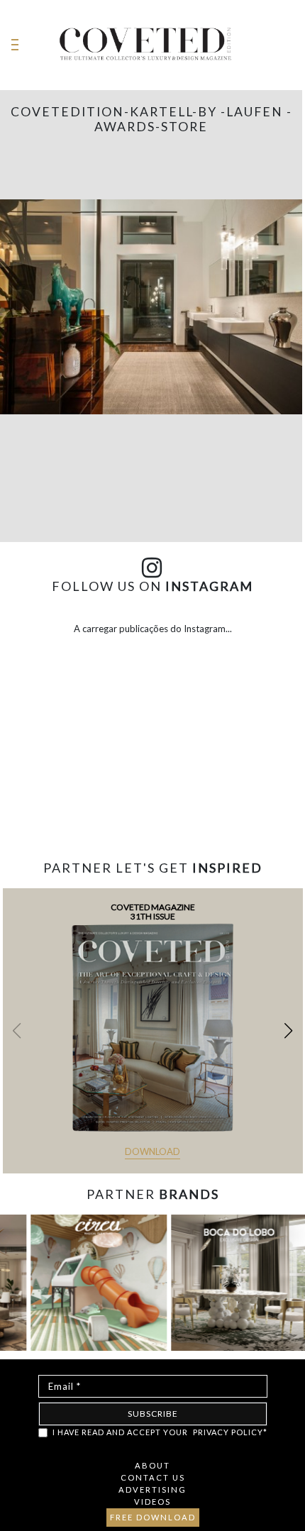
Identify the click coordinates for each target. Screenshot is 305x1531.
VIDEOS (152, 1501)
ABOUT (152, 1465)
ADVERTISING (152, 1489)
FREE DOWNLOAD (153, 1517)
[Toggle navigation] (14, 45)
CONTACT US (153, 1477)
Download (152, 1151)
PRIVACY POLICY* (230, 1432)
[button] (288, 1030)
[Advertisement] (152, 803)
